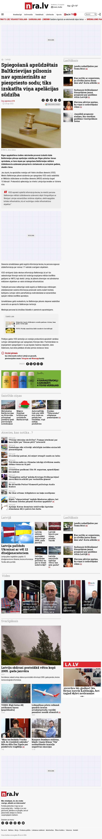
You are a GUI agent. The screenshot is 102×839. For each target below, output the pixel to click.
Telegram (25, 358)
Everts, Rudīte (56, 7)
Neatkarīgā (17, 14)
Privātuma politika (25, 830)
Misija (16, 830)
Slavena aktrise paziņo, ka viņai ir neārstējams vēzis (86, 104)
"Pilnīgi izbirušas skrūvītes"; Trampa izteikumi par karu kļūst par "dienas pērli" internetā (33, 441)
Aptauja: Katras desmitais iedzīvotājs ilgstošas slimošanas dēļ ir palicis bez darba (31, 508)
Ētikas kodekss (60, 830)
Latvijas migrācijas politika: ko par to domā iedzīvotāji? (40, 560)
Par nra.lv (4, 830)
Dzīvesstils (28, 14)
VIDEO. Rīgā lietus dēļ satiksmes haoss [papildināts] (12, 707)
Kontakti (75, 830)
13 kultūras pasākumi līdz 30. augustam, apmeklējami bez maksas (34, 470)
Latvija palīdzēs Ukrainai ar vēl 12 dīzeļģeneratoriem (14, 549)
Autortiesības (50, 830)
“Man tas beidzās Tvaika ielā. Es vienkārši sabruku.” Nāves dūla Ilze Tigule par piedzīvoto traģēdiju (15, 743)
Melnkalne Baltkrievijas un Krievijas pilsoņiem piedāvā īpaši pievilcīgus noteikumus (7, 417)
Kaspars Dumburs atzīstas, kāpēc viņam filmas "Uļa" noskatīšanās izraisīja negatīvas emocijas (45, 743)
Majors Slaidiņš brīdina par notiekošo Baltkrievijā (22, 415)
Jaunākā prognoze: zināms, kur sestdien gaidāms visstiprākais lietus (85, 117)
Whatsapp (35, 358)
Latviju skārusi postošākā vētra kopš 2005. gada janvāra (40, 537)
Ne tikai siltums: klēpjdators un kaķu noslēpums (32, 493)
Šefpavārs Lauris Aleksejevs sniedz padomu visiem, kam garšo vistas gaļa (36, 323)
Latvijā (7, 59)
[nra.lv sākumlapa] (37, 5)
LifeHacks (50, 14)
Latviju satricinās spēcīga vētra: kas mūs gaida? (54, 560)
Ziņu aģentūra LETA (8, 101)
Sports (59, 14)
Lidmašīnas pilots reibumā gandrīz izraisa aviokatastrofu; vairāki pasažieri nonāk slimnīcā (45, 708)
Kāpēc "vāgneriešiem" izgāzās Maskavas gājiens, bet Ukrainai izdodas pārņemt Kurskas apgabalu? (33, 500)
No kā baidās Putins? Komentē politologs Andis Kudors (32, 485)
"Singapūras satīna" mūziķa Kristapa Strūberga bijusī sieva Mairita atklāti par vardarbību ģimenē (34, 478)
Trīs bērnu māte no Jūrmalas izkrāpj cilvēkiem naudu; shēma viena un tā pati (34, 463)
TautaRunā (39, 14)
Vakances (69, 830)
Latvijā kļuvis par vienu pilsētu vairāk (53, 536)
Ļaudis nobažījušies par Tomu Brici (86, 67)
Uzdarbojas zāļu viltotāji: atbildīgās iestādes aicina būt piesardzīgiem (35, 448)
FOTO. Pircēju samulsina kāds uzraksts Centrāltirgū (34, 329)
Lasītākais (70, 61)
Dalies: (22, 364)
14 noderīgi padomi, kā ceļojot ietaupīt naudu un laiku (34, 456)
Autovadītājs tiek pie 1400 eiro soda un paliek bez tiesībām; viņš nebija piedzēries (38, 417)
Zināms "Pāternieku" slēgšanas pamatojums (53, 414)
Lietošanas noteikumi (38, 830)
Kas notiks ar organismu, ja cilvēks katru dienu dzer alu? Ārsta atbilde (87, 80)
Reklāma (10, 830)
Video (6, 576)
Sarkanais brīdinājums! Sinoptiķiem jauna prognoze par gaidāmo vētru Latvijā (86, 93)
